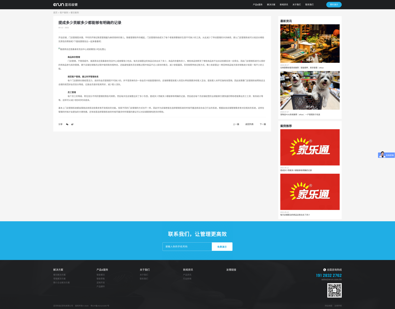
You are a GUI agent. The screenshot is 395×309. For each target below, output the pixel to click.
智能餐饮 (101, 275)
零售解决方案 (59, 279)
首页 (55, 13)
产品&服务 (258, 5)
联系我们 (309, 5)
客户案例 (64, 13)
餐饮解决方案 (59, 275)
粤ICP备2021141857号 (100, 306)
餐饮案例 (75, 13)
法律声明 (338, 306)
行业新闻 (187, 279)
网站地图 (328, 306)
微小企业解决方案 (61, 283)
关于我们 (297, 5)
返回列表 (249, 124)
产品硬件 (101, 286)
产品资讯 (187, 275)
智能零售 (101, 279)
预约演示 (334, 5)
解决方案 (271, 5)
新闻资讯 (284, 5)
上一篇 (236, 124)
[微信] (67, 124)
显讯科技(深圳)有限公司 (63, 306)
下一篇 (263, 124)
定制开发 (101, 283)
